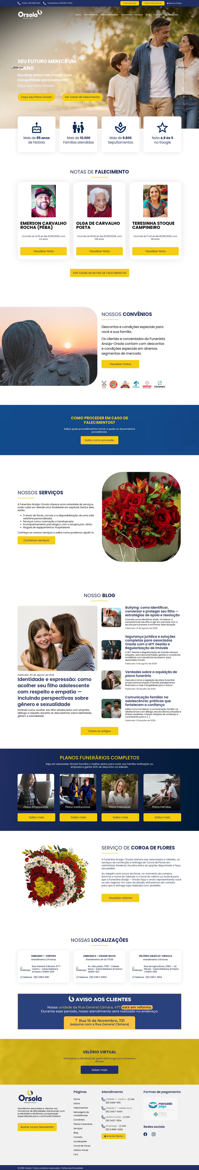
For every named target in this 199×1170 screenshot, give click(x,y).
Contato (78, 1137)
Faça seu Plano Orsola (36, 97)
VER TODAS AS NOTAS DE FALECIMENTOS (99, 273)
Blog (148, 14)
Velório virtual (81, 1150)
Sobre (77, 1103)
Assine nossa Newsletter (37, 1127)
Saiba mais (36, 817)
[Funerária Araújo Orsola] (37, 14)
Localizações (80, 1141)
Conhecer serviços (36, 540)
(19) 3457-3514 (113, 1120)
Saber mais (99, 1070)
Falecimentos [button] (91, 14)
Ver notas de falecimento (82, 97)
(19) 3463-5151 (34, 3)
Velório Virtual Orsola (153, 3)
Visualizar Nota (43, 251)
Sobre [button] (78, 14)
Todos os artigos (99, 731)
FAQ (76, 1154)
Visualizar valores (120, 898)
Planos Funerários (109, 14)
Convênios (126, 14)
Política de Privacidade (72, 1168)
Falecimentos (81, 1107)
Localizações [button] (171, 14)
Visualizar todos (120, 364)
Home (77, 1099)
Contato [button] (157, 14)
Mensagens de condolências (81, 1114)
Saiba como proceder (99, 440)
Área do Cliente (174, 3)
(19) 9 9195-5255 (114, 1129)
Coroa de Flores (129, 3)
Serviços (138, 14)
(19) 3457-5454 (66, 3)
